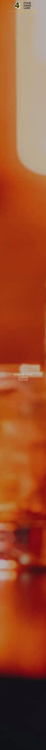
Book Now (34, 11)
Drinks (21, 11)
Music (27, 11)
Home (9, 11)
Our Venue (15, 11)
